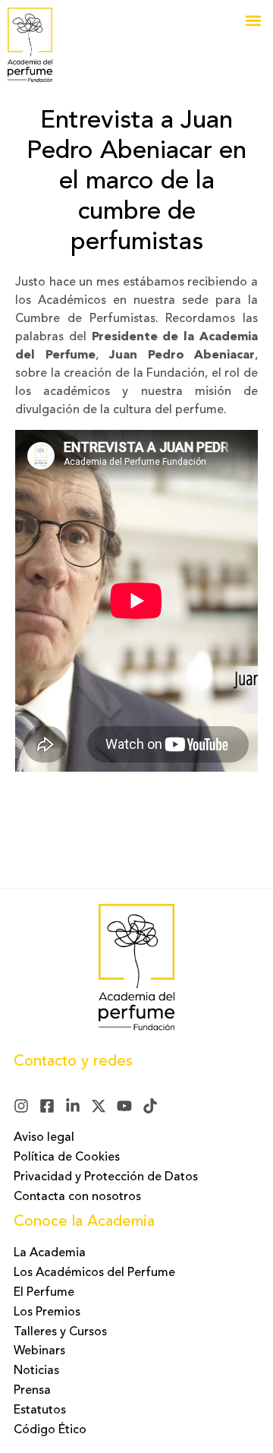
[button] (252, 20)
